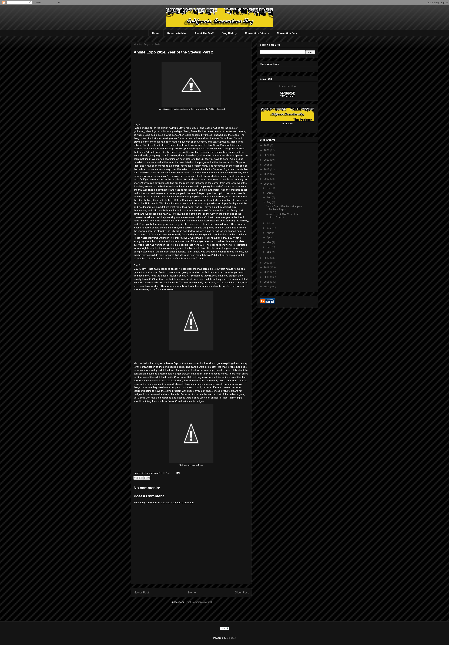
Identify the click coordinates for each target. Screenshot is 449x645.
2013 (267, 257)
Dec (269, 188)
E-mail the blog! (287, 86)
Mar (269, 242)
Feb (269, 247)
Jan (269, 251)
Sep (269, 197)
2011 (267, 267)
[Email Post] (177, 473)
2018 (267, 164)
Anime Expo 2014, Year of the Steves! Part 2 (173, 52)
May (269, 232)
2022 (267, 145)
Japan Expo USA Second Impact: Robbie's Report (284, 208)
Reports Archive (176, 33)
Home (155, 33)
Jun (269, 228)
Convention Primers (257, 33)
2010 (267, 272)
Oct (269, 192)
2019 (267, 159)
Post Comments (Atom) (199, 601)
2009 (267, 277)
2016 (267, 174)
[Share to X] (142, 478)
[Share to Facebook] (145, 478)
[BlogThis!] (138, 478)
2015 (267, 178)
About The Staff (204, 33)
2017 (267, 169)
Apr (269, 237)
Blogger (231, 637)
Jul (269, 223)
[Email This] (135, 478)
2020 (267, 155)
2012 (267, 262)
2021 (267, 150)
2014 (267, 183)
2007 (267, 286)
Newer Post (141, 592)
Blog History (229, 33)
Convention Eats (287, 33)
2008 (267, 281)
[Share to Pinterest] (148, 478)
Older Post (242, 592)
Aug (269, 202)
